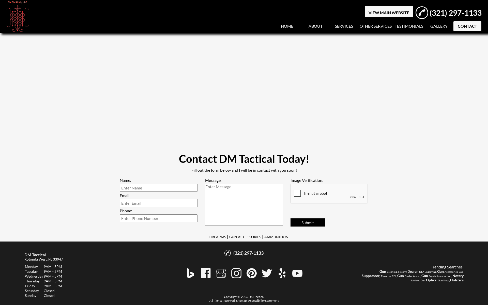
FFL (202, 237)
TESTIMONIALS (409, 26)
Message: (213, 180)
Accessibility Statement (263, 300)
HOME (287, 26)
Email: (125, 195)
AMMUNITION (276, 237)
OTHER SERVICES (376, 26)
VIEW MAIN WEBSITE (389, 12)
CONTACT (467, 26)
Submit (307, 222)
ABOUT (316, 26)
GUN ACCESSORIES (245, 237)
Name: (125, 180)
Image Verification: (307, 180)
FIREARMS (217, 237)
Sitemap (241, 300)
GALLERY (439, 26)
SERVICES (344, 26)
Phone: (126, 210)
